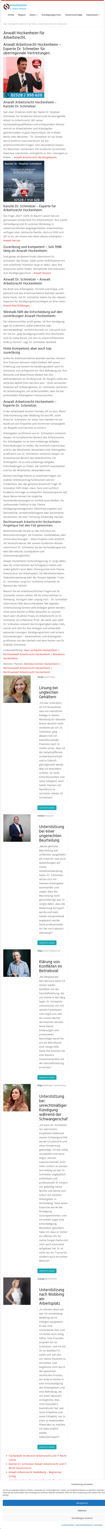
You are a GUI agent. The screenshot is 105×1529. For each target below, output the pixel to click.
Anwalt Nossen (42, 273)
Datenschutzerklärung (84, 1525)
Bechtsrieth (51, 1279)
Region (22, 15)
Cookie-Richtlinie (67, 1525)
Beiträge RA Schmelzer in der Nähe (22, 24)
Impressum (98, 1525)
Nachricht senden (47, 807)
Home (11, 15)
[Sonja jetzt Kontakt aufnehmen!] (17, 689)
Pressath (49, 816)
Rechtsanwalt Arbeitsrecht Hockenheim (26, 654)
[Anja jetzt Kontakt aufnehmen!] (17, 1097)
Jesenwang (49, 677)
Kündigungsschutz (51, 15)
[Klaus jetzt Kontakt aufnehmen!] (17, 963)
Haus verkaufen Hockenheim (40, 650)
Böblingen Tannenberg (54, 1085)
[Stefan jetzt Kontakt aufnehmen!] (17, 828)
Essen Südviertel (51, 951)
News (33, 15)
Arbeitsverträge (73, 15)
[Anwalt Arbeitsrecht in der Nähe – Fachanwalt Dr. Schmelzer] (15, 7)
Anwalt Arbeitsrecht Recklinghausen (35, 157)
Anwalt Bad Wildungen (16, 305)
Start (5, 24)
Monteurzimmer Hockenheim (41, 663)
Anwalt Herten (11, 240)
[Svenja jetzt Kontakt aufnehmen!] (17, 1291)
